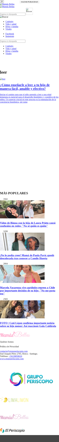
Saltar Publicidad (29, 2)
